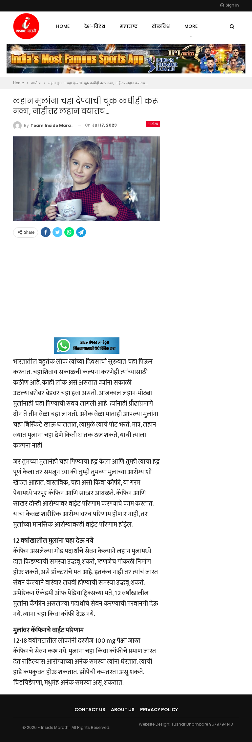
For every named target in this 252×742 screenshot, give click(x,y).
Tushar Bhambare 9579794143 (202, 724)
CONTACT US (89, 709)
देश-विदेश (94, 26)
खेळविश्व (161, 26)
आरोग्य (153, 124)
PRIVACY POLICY (159, 709)
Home (63, 26)
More (191, 26)
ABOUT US (123, 709)
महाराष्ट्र (128, 26)
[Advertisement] (86, 291)
